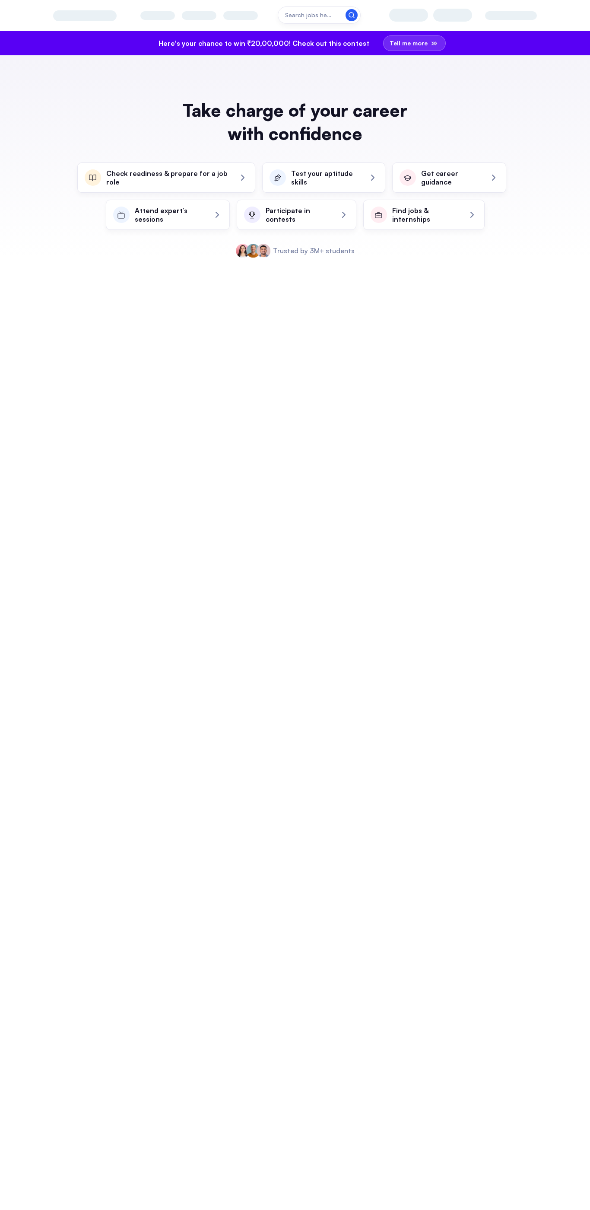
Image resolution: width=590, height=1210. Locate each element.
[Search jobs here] (319, 15)
